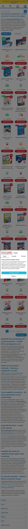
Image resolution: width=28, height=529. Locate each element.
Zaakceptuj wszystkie (14, 272)
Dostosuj (13, 276)
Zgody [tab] (4, 256)
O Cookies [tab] (23, 256)
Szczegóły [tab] (14, 256)
